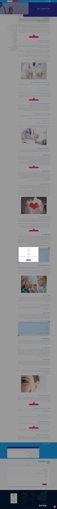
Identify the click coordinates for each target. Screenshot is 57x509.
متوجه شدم (28, 260)
